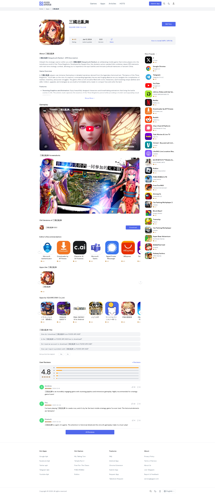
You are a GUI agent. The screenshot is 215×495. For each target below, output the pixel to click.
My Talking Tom (80, 456)
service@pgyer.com (151, 479)
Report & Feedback (151, 474)
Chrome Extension (116, 465)
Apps (102, 3)
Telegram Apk (44, 470)
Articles (112, 3)
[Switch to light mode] (169, 4)
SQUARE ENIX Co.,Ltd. (77, 27)
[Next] (136, 186)
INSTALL (169, 24)
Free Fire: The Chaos (81, 465)
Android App (114, 461)
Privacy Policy (149, 456)
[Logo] (45, 3)
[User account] (174, 4)
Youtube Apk (44, 474)
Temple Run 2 (79, 461)
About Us (147, 465)
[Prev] (44, 186)
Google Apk (43, 456)
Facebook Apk (44, 461)
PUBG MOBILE (79, 470)
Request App (114, 474)
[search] (164, 4)
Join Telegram (149, 470)
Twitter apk (43, 465)
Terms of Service (150, 461)
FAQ (110, 456)
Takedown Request (116, 479)
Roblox (76, 474)
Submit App (155, 4)
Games (93, 3)
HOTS (122, 3)
